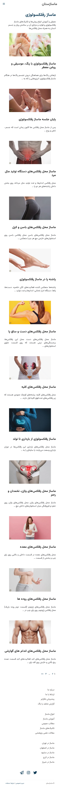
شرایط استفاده (10, 783)
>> (42, 674)
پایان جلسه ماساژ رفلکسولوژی (37, 119)
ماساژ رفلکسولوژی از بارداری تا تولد (34, 439)
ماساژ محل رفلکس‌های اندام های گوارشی (30, 651)
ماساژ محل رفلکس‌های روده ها (36, 599)
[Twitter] (35, 772)
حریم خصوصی (20, 783)
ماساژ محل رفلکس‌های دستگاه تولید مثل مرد (30, 173)
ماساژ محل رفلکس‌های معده (38, 547)
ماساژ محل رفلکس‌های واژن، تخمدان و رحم (32, 493)
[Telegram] (22, 772)
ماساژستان (49, 4)
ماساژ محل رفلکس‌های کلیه (38, 387)
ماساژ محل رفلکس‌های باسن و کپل (34, 227)
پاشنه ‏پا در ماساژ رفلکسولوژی (38, 279)
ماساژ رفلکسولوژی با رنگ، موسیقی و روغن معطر (33, 65)
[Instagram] (28, 772)
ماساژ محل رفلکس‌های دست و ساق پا (32, 331)
